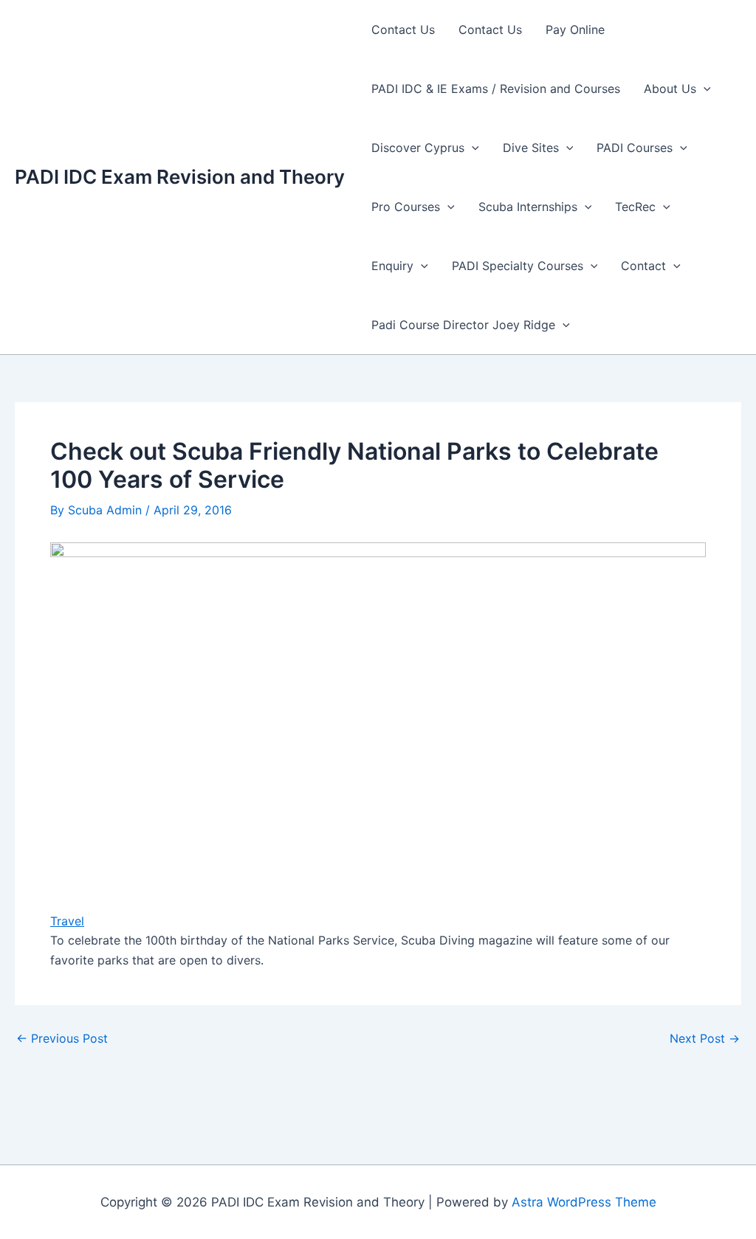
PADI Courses (635, 147)
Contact (643, 265)
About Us (670, 88)
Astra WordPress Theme (584, 1202)
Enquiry (392, 265)
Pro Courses (405, 206)
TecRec (635, 206)
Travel (67, 921)
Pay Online (575, 29)
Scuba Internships (527, 206)
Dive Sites (531, 147)
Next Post (705, 1038)
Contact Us (403, 29)
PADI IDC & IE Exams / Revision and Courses (495, 88)
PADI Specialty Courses (517, 265)
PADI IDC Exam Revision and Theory (180, 176)
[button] (703, 88)
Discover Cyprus (417, 147)
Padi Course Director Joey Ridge (463, 324)
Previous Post (62, 1038)
